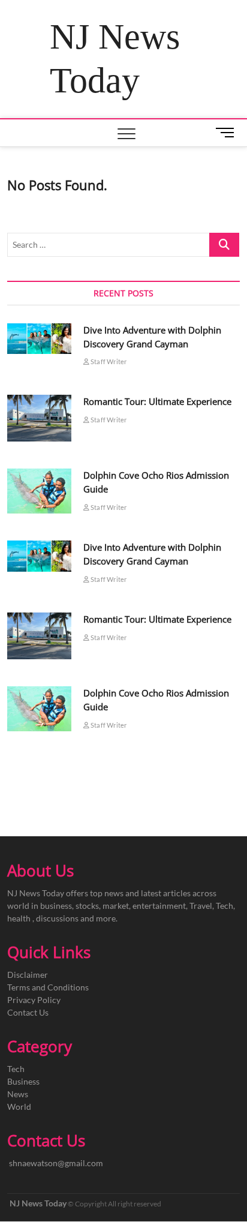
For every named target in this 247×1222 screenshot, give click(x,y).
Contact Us (28, 1012)
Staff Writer (108, 361)
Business (23, 1081)
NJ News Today (115, 58)
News (17, 1094)
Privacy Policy (34, 1000)
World (19, 1106)
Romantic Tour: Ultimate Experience (157, 401)
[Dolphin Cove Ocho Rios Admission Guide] (39, 491)
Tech (16, 1069)
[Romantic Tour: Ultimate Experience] (39, 418)
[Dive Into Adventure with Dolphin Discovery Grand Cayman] (39, 338)
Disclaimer (27, 974)
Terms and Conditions (48, 987)
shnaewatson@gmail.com (56, 1163)
